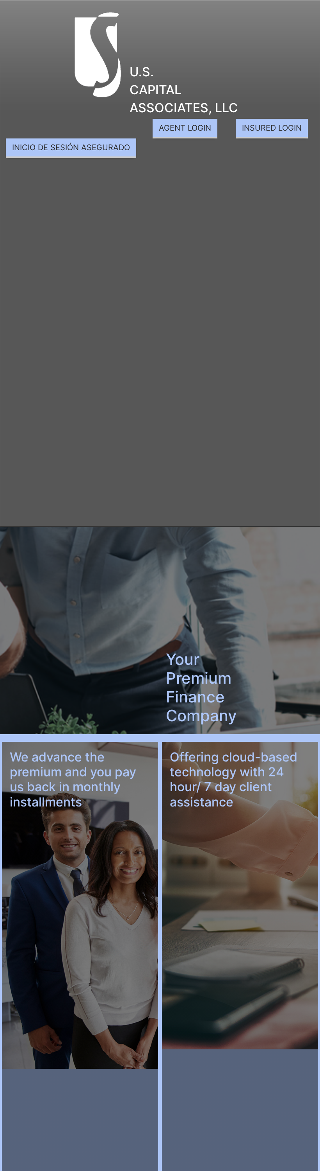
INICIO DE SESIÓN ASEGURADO (71, 147)
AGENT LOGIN (185, 128)
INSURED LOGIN (272, 128)
